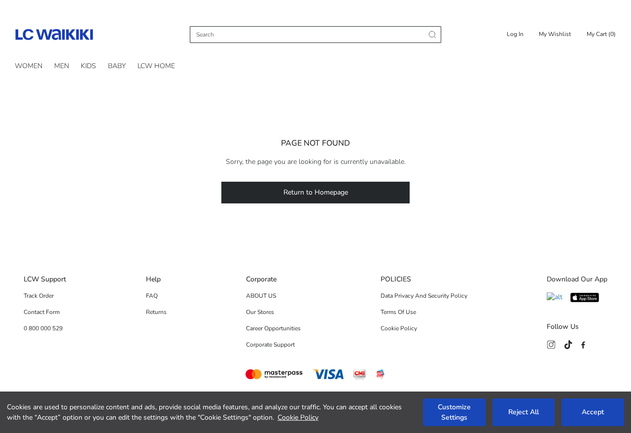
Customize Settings (454, 412)
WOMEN (28, 66)
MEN (61, 66)
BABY (117, 66)
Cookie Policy (298, 417)
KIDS (88, 66)
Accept (593, 412)
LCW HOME (156, 66)
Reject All (523, 412)
